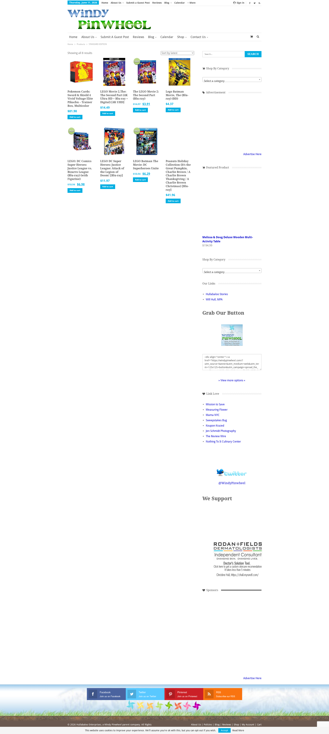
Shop (180, 37)
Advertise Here (252, 154)
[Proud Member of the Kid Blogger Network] (222, 519)
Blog (166, 2)
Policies (208, 724)
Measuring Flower (217, 409)
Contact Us (198, 37)
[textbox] (232, 81)
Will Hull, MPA (214, 299)
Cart (259, 724)
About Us (116, 2)
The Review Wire (216, 436)
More (192, 2)
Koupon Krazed (215, 425)
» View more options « (231, 380)
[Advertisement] (215, 610)
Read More (238, 730)
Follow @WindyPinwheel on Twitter (231, 470)
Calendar (179, 2)
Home (104, 2)
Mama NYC (213, 415)
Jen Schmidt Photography (221, 431)
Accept (224, 730)
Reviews (157, 2)
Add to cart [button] (75, 117)
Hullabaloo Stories (217, 294)
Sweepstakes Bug (216, 420)
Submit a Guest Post (138, 2)
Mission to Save (215, 404)
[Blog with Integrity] (243, 519)
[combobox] (231, 79)
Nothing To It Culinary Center (223, 441)
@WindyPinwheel (231, 483)
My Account (248, 724)
